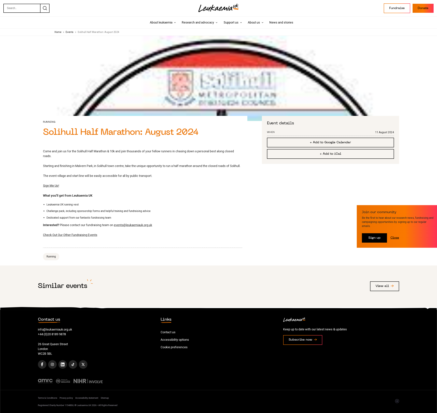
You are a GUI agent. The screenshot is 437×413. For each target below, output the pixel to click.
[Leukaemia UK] (218, 8)
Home (58, 32)
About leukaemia (161, 22)
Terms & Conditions (47, 398)
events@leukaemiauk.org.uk (133, 225)
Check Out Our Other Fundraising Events (70, 235)
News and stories (281, 22)
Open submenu (175, 22)
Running (51, 256)
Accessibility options (175, 339)
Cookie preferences (174, 347)
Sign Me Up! (51, 185)
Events (70, 32)
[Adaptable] (397, 401)
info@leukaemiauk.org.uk (55, 329)
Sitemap (105, 398)
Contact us (168, 332)
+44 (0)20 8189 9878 (52, 334)
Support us (231, 22)
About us (254, 22)
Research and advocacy (198, 22)
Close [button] (394, 237)
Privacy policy (66, 398)
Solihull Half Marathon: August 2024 (98, 32)
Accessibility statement (86, 398)
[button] (397, 8)
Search (45, 8)
